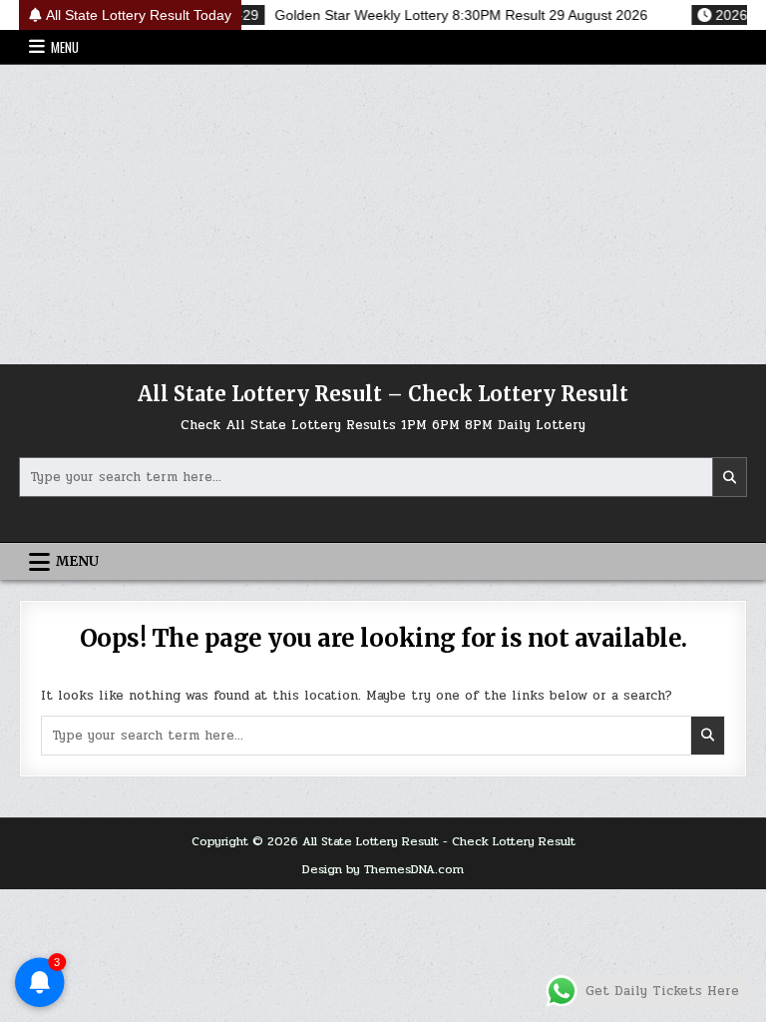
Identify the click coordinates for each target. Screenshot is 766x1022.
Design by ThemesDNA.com (383, 869)
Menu (65, 47)
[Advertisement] (383, 214)
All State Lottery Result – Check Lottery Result (383, 393)
